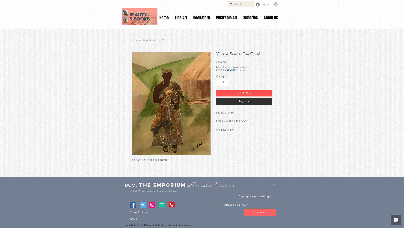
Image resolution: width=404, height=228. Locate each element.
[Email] (162, 204)
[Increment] (228, 82)
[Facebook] (133, 205)
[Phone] (172, 204)
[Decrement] (219, 82)
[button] (276, 4)
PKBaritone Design (181, 224)
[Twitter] (143, 205)
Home (135, 40)
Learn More (242, 70)
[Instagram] (152, 205)
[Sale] (139, 16)
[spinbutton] (223, 82)
